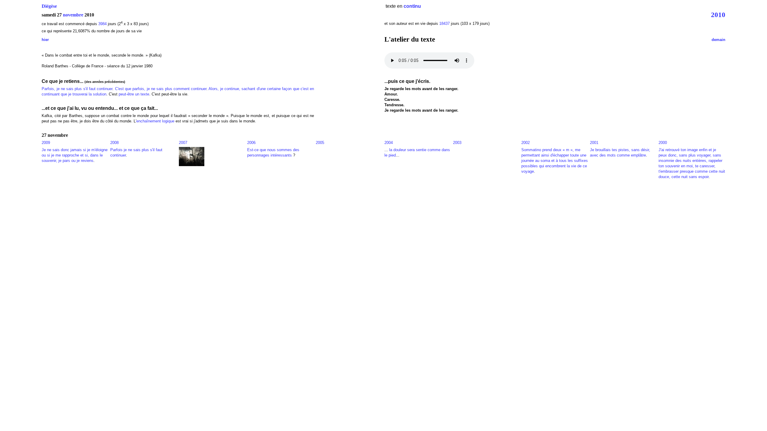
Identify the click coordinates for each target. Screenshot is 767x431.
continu (412, 6)
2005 (320, 142)
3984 (102, 24)
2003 (457, 142)
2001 (594, 142)
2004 (388, 142)
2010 (718, 15)
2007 (183, 142)
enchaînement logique (155, 121)
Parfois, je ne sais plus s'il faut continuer (77, 88)
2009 (46, 142)
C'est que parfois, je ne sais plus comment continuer (160, 88)
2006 (251, 142)
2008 (114, 142)
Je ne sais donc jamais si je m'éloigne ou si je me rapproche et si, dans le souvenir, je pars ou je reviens (75, 155)
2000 (663, 142)
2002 (525, 142)
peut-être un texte (134, 94)
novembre (73, 14)
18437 (444, 23)
